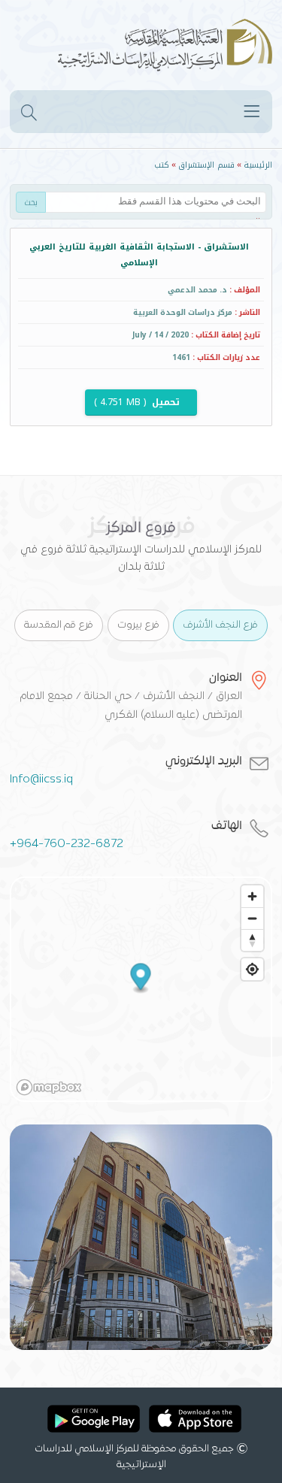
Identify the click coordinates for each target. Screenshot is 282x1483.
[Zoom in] (252, 896)
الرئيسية (258, 165)
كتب (161, 165)
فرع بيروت (138, 625)
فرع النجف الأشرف (220, 625)
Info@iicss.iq (41, 779)
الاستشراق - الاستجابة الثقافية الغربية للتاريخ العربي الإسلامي (139, 255)
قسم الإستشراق (206, 165)
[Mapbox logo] (49, 1087)
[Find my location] (252, 969)
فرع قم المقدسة (58, 625)
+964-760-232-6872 (66, 844)
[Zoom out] (252, 918)
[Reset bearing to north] (252, 940)
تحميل (138, 402)
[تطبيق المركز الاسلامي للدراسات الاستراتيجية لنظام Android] (93, 1421)
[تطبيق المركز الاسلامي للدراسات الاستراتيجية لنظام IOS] (195, 1421)
